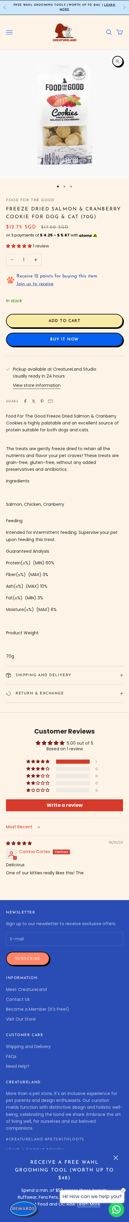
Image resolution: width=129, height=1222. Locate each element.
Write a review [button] (64, 805)
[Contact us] (116, 1209)
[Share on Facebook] (25, 401)
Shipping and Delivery (28, 1047)
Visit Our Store (21, 1019)
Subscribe (27, 959)
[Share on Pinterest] (42, 401)
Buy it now (64, 339)
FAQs (11, 1056)
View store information (37, 385)
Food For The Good (30, 200)
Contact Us (18, 999)
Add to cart (65, 321)
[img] (19, 843)
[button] (19, 246)
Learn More (88, 1204)
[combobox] (64, 504)
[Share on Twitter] (33, 401)
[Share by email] (50, 401)
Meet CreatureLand (26, 989)
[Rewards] (24, 1209)
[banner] (64, 493)
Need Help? (17, 1066)
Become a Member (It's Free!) (37, 1009)
